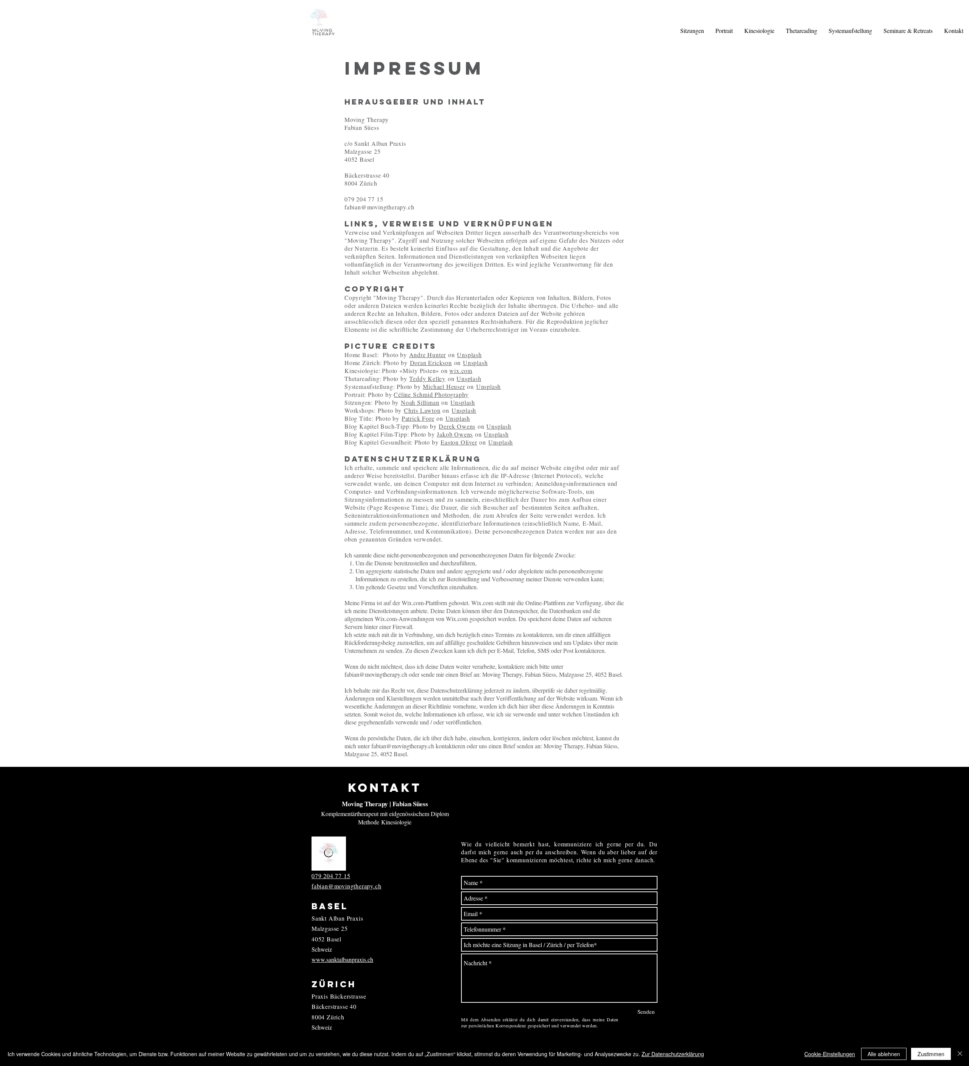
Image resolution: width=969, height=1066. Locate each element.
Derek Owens (457, 426)
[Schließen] (959, 1054)
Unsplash (469, 355)
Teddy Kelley (427, 378)
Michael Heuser (444, 386)
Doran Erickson (431, 363)
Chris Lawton (422, 410)
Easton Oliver (459, 442)
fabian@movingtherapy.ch (379, 207)
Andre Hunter (427, 355)
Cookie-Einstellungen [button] (829, 1054)
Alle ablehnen (884, 1054)
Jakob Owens (455, 434)
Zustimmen (931, 1054)
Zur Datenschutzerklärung (673, 1054)
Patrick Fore (418, 418)
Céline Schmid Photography (431, 394)
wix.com (460, 371)
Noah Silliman (420, 402)
